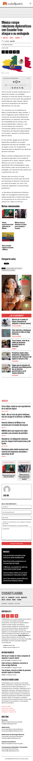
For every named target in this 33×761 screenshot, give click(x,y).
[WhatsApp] (14, 52)
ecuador (8, 268)
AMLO (11, 38)
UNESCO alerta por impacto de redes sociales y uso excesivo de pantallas (15, 432)
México (4, 419)
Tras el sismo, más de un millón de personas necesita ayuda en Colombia (20, 343)
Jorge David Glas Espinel (8, 270)
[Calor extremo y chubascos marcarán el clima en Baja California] (6, 333)
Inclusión (15, 361)
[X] (6, 52)
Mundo (14, 348)
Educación (5, 411)
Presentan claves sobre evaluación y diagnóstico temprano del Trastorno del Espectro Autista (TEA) (21, 356)
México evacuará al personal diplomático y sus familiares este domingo (24, 477)
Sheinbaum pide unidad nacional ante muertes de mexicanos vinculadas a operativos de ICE (15, 451)
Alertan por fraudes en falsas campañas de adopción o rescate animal (21, 321)
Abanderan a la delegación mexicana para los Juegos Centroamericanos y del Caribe (16, 441)
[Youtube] (16, 616)
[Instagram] (7, 616)
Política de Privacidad (8, 710)
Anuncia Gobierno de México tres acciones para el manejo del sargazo (15, 423)
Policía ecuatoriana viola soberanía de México (8, 476)
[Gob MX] (3, 41)
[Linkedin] (18, 52)
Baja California (16, 326)
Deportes (5, 446)
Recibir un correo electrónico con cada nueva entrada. (15, 525)
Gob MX (12, 41)
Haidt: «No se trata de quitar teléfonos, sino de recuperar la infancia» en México (16, 415)
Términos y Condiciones (9, 712)
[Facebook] (3, 52)
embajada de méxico (17, 268)
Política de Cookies (7, 708)
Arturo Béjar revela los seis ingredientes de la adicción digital (16, 407)
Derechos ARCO (6, 706)
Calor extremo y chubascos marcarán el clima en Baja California (21, 332)
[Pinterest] (10, 52)
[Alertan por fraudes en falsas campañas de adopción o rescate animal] (6, 323)
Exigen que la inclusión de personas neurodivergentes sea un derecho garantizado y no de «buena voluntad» (21, 369)
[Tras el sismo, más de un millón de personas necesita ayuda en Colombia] (6, 344)
